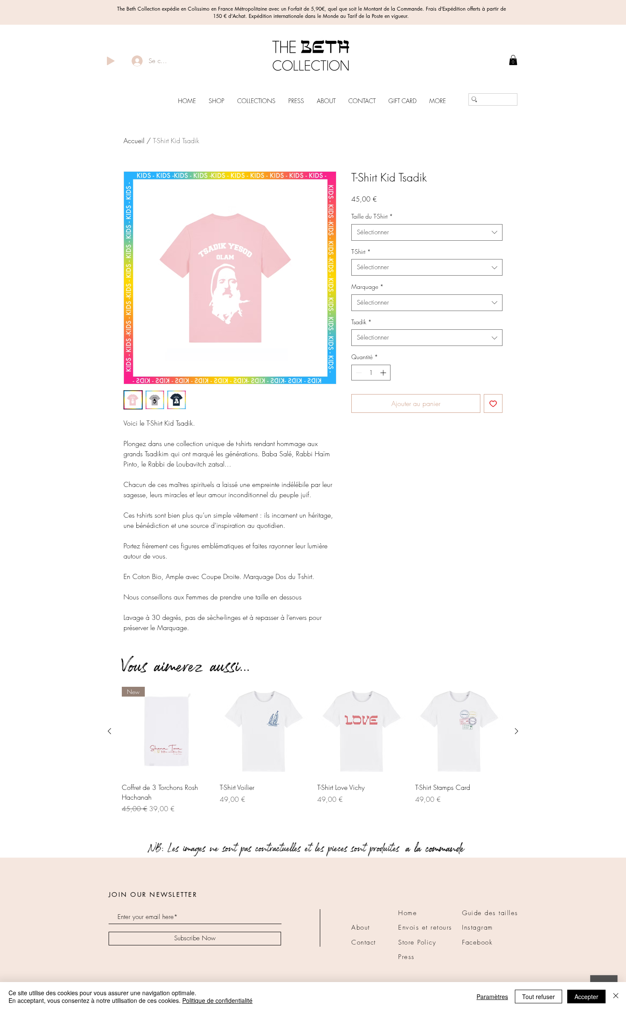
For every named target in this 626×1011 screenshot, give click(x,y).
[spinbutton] (371, 372)
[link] (513, 60)
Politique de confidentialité (217, 1000)
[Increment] (384, 372)
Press (406, 957)
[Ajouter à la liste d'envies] (493, 403)
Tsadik (361, 322)
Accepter (586, 996)
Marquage (367, 286)
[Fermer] (616, 996)
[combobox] (427, 232)
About (360, 927)
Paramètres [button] (492, 996)
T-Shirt (361, 252)
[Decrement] (358, 372)
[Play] (111, 61)
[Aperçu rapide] (264, 731)
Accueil (133, 140)
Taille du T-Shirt (372, 216)
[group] (313, 755)
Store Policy (417, 942)
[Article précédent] (109, 731)
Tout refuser (538, 996)
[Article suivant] (516, 731)
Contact (363, 942)
